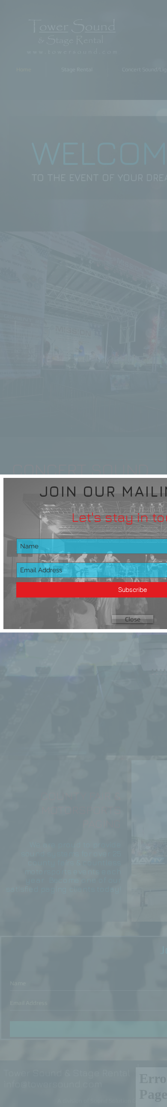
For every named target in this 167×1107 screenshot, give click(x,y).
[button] (132, 619)
